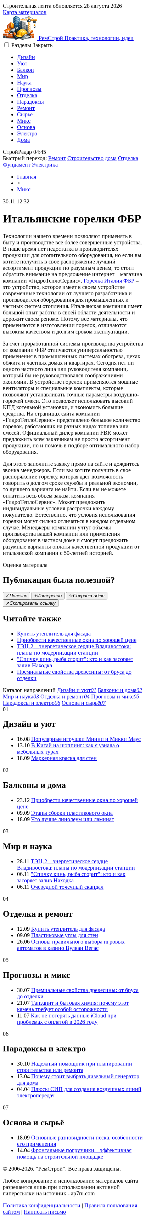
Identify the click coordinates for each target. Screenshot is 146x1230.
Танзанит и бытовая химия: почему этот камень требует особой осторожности (73, 1006)
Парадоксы (30, 102)
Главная (26, 177)
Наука (24, 83)
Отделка (27, 95)
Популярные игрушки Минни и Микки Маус (86, 739)
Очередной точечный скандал (67, 887)
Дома (23, 140)
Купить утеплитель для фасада (54, 634)
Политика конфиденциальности (41, 1205)
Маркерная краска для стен (64, 758)
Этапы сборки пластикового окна (72, 813)
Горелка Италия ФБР (109, 281)
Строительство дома (92, 158)
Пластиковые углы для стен (64, 935)
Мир (22, 76)
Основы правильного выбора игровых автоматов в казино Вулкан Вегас (71, 945)
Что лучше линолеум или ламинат (72, 819)
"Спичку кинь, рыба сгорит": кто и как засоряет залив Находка (71, 877)
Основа (26, 127)
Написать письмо (45, 1212)
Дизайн (26, 57)
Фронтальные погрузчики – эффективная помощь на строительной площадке (74, 1153)
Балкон (25, 70)
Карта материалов (24, 12)
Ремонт (26, 108)
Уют (22, 63)
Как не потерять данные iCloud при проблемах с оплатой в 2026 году (67, 1019)
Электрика (45, 165)
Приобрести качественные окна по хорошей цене (76, 640)
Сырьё (25, 114)
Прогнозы (29, 89)
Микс (23, 121)
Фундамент (16, 165)
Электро (27, 133)
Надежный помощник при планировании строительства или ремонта (74, 1067)
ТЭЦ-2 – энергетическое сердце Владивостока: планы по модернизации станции (74, 649)
